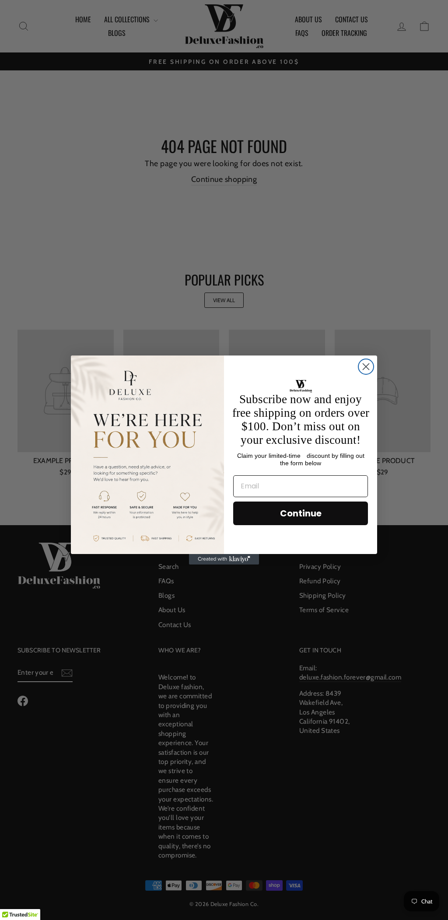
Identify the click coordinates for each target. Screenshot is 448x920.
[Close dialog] (366, 366)
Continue (301, 513)
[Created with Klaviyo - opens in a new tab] (224, 559)
